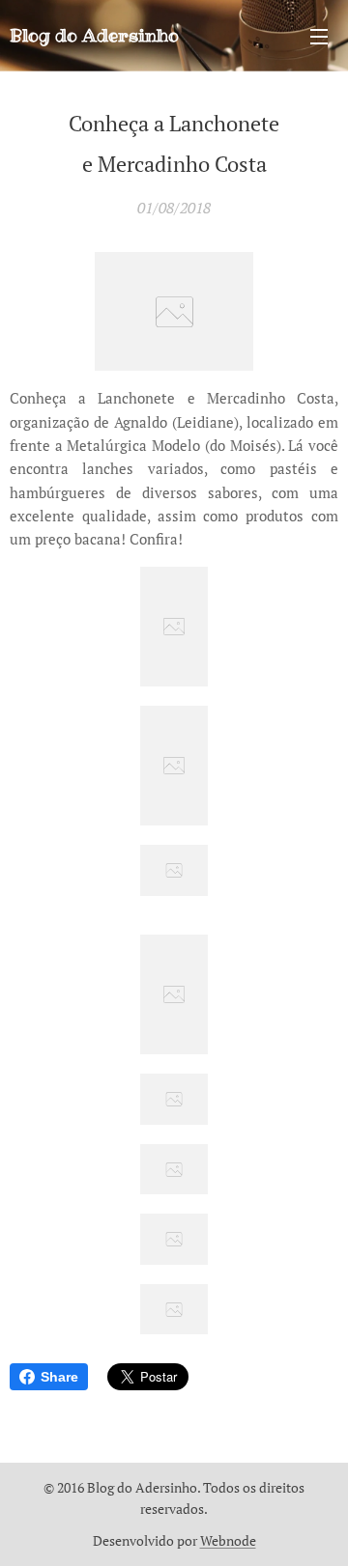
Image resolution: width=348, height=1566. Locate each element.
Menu (319, 35)
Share (59, 1376)
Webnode (228, 1540)
